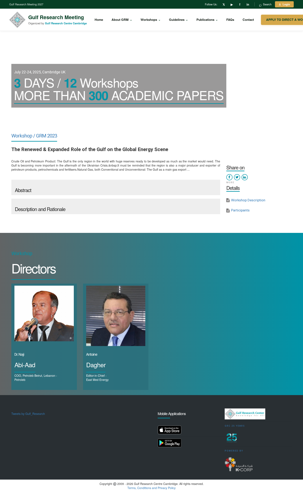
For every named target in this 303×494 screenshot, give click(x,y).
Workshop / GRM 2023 (34, 136)
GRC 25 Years (235, 426)
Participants (240, 210)
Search (265, 4)
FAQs (230, 19)
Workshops (151, 19)
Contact (248, 19)
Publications (207, 19)
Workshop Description (248, 200)
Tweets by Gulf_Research (28, 414)
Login (284, 4)
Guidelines (178, 19)
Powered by (234, 450)
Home (99, 19)
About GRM (122, 19)
